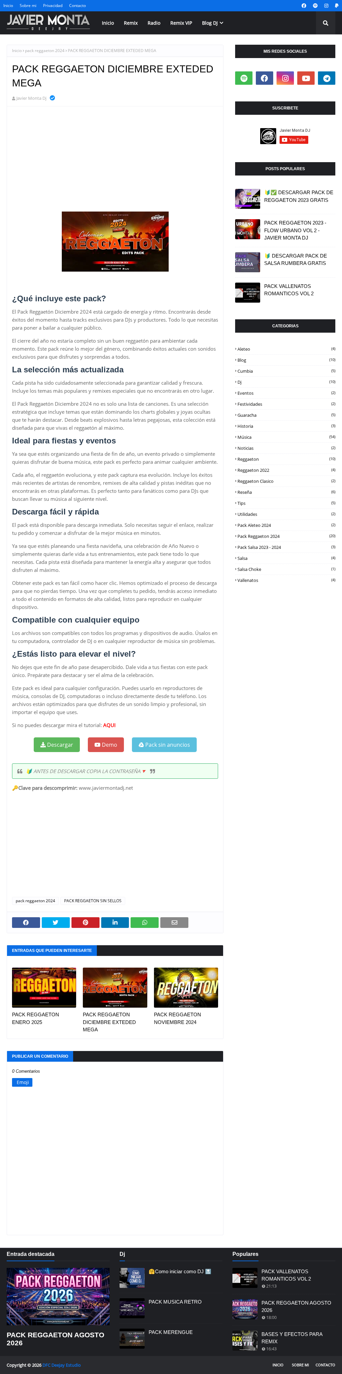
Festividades (286, 404)
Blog (286, 360)
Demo (109, 744)
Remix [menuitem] (131, 23)
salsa (286, 558)
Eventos (286, 393)
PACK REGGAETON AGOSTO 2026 (55, 1339)
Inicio (8, 5)
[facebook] (304, 5)
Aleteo (286, 349)
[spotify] (315, 5)
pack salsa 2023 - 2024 (286, 547)
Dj (286, 382)
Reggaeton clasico (286, 481)
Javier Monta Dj (31, 98)
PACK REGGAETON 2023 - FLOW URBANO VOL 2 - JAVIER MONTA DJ (295, 230)
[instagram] (326, 5)
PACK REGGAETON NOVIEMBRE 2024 (177, 1018)
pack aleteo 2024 (286, 525)
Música (286, 437)
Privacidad (52, 5)
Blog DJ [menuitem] (210, 23)
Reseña (286, 492)
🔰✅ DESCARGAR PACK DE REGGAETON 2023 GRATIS (298, 196)
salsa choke (286, 569)
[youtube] (306, 78)
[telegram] (326, 78)
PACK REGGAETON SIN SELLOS (93, 901)
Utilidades (286, 514)
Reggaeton (286, 459)
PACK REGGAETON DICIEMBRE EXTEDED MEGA (109, 1022)
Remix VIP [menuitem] (181, 23)
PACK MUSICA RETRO (175, 1302)
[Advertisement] (115, 160)
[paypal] (336, 5)
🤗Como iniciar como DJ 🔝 (180, 1271)
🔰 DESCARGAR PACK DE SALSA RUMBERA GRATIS (295, 259)
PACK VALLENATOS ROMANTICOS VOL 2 (289, 290)
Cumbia (286, 371)
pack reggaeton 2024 (44, 50)
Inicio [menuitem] (108, 23)
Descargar (59, 744)
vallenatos (286, 580)
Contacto (77, 5)
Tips (286, 503)
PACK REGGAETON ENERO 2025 (35, 1018)
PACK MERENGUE (171, 1332)
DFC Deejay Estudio (61, 1365)
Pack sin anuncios (167, 744)
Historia (286, 426)
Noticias (286, 448)
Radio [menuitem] (154, 23)
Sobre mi (28, 5)
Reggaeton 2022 (286, 470)
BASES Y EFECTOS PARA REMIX (292, 1338)
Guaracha (286, 415)
